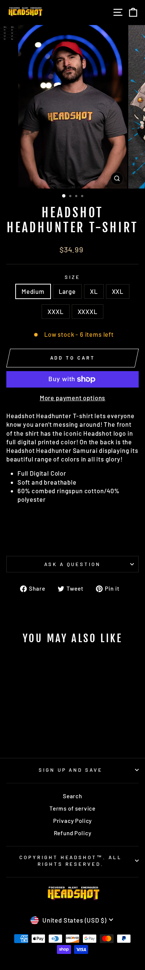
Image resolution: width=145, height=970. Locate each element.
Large (67, 291)
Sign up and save (71, 770)
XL (94, 291)
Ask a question (72, 564)
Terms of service (72, 808)
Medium (33, 291)
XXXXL (87, 311)
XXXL (55, 311)
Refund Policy (72, 833)
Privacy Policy (72, 820)
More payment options (73, 397)
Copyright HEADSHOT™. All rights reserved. (70, 860)
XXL (117, 291)
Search (72, 796)
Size (72, 277)
